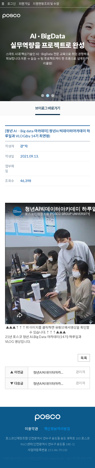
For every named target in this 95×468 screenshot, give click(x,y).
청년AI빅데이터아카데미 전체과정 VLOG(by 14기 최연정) (50, 372)
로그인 (11, 4)
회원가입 (24, 4)
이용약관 (31, 429)
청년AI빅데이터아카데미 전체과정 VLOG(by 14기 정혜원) (50, 384)
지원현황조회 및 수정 (46, 4)
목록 (84, 358)
